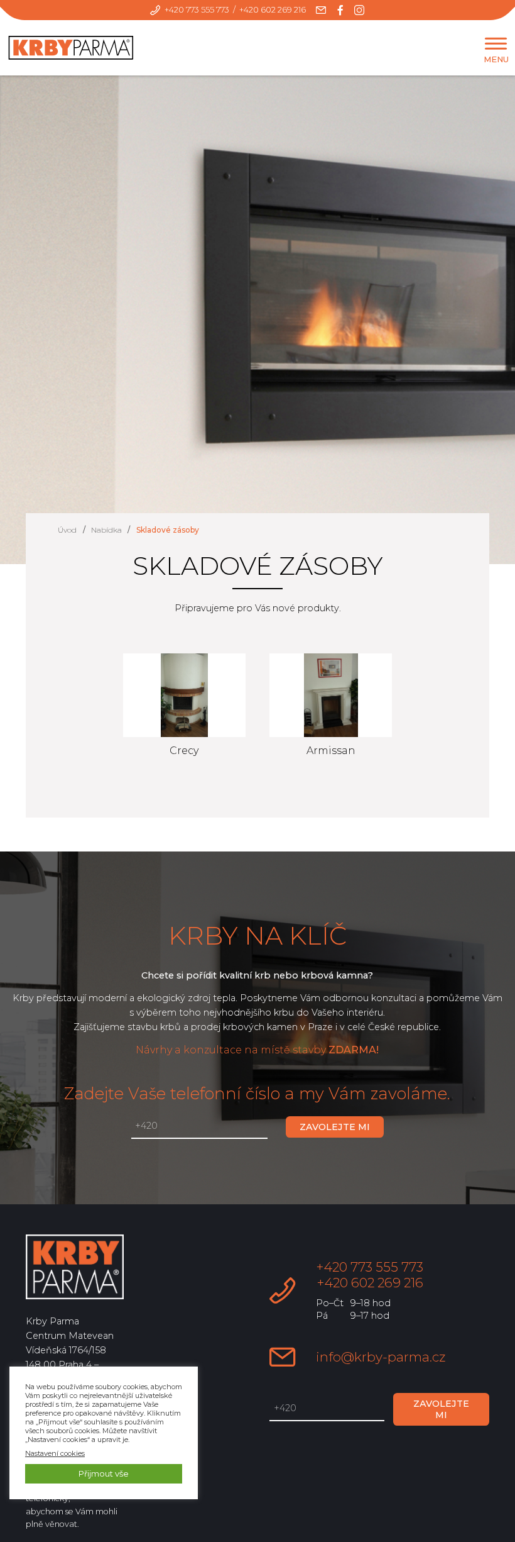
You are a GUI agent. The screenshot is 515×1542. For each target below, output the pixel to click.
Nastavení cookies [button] (55, 1453)
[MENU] (496, 44)
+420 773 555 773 (197, 9)
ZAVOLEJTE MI (335, 1127)
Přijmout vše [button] (104, 1473)
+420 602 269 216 (272, 9)
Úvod (67, 530)
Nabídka (106, 530)
